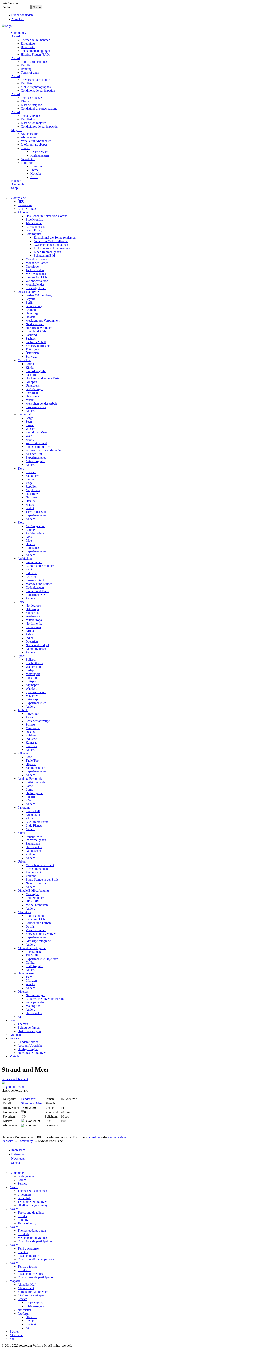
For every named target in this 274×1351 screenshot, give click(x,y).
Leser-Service (39, 151)
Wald (29, 436)
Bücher (15, 180)
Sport (21, 656)
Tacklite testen (35, 270)
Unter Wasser (26, 973)
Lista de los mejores (33, 123)
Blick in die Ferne (37, 822)
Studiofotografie (36, 371)
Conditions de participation (38, 90)
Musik (30, 400)
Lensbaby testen (36, 288)
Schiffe (30, 724)
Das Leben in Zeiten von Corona (46, 216)
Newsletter (28, 159)
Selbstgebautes (35, 1002)
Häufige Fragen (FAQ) (35, 54)
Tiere (21, 468)
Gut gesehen (34, 850)
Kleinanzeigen (39, 155)
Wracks (30, 984)
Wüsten (30, 428)
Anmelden (17, 19)
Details (30, 501)
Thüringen (32, 349)
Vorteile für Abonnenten (36, 141)
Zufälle (30, 854)
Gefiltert (31, 962)
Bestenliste (28, 47)
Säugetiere (32, 475)
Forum (14, 1020)
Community (18, 32)
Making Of (33, 1006)
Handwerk (32, 396)
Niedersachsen (35, 324)
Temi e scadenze (31, 97)
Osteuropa (32, 609)
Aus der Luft (34, 454)
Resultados (28, 119)
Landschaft (25, 414)
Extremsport (33, 699)
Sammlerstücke (35, 767)
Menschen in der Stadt (40, 865)
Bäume (30, 529)
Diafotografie (34, 793)
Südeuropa (32, 612)
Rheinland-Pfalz (36, 331)
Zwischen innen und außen (51, 244)
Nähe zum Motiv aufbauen (51, 241)
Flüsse (30, 425)
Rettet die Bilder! (36, 782)
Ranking (26, 69)
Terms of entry (30, 72)
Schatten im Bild (44, 255)
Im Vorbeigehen (36, 840)
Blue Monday (34, 219)
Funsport (31, 677)
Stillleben (23, 753)
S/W (28, 800)
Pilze (29, 540)
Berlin (29, 302)
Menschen (24, 360)
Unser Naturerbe (28, 291)
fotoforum (27, 162)
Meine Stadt (33, 872)
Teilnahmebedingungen (36, 51)
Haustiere (32, 493)
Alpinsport (32, 685)
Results (25, 65)
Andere (30, 410)
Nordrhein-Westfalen (39, 327)
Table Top (32, 760)
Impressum (18, 1150)
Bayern (30, 299)
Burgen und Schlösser (40, 565)
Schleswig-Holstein (38, 345)
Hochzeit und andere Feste (42, 378)
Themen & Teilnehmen (35, 40)
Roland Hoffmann (13, 1086)
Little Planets (34, 825)
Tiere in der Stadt (36, 511)
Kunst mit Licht (36, 919)
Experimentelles (36, 407)
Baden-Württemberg (39, 295)
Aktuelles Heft (30, 133)
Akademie (17, 184)
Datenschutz (19, 1154)
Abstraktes (24, 912)
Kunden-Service (28, 1042)
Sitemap (16, 1162)
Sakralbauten (34, 562)
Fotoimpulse (33, 234)
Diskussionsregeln (29, 1031)
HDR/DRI (32, 901)
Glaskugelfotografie (38, 941)
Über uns (36, 166)
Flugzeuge (32, 713)
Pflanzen (31, 980)
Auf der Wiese (35, 533)
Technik (23, 710)
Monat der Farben (37, 263)
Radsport (31, 670)
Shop (14, 188)
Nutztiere (31, 497)
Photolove (32, 266)
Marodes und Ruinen (39, 584)
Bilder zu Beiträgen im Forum (45, 998)
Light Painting (35, 915)
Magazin (16, 130)
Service (25, 148)
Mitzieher (32, 695)
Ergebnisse (28, 43)
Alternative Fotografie (32, 948)
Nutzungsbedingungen (32, 1052)
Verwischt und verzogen (41, 933)
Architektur (25, 558)
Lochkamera (34, 951)
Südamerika (33, 627)
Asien (29, 634)
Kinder (30, 367)
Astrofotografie (35, 461)
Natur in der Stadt (37, 883)
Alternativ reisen (36, 648)
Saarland (31, 335)
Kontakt (35, 173)
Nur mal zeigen (35, 995)
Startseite (7, 1141)
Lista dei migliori (31, 105)
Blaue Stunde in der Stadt (42, 879)
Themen (23, 1024)
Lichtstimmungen (37, 868)
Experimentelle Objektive (42, 959)
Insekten (31, 472)
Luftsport (31, 681)
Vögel (29, 483)
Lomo (29, 789)
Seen (29, 421)
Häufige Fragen (28, 1049)
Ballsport (31, 659)
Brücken (31, 576)
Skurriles (31, 746)
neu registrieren (117, 1137)
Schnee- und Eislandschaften (44, 450)
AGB (34, 177)
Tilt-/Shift (32, 955)
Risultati (26, 101)
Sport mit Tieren (36, 692)
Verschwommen (36, 930)
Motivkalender (35, 284)
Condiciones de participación (39, 126)
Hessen (30, 317)
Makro (30, 504)
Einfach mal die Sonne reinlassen (55, 237)
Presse (34, 170)
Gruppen (31, 382)
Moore (30, 439)
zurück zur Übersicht (15, 1079)
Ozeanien (32, 641)
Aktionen (23, 212)
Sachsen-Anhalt (36, 342)
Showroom (25, 205)
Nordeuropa (33, 605)
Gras (29, 537)
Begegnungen (34, 389)
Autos (29, 717)
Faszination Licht (37, 277)
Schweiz (31, 356)
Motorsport (33, 674)
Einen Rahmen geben (47, 252)
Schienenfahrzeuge (38, 721)
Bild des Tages (27, 208)
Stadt (29, 569)
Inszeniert (32, 392)
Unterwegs (33, 385)
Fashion (31, 374)
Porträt (30, 364)
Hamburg (32, 313)
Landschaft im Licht (38, 446)
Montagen (32, 894)
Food (29, 757)
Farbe (29, 786)
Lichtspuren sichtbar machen (52, 248)
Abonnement (29, 137)
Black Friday (34, 230)
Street (21, 832)
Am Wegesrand (35, 526)
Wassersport (33, 666)
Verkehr (31, 876)
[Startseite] (7, 26)
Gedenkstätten (35, 587)
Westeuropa (33, 616)
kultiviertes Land (36, 443)
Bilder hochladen (22, 15)
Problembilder (35, 897)
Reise (21, 602)
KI (19, 1016)
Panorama (24, 807)
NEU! (21, 201)
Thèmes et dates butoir (35, 79)
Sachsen (31, 338)
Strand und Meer (36, 432)
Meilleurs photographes (36, 87)
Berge (29, 418)
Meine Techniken (37, 905)
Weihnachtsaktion (37, 281)
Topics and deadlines (34, 61)
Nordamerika (34, 623)
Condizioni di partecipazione (39, 108)
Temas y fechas (30, 115)
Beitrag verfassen (29, 1027)
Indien (30, 638)
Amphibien (33, 490)
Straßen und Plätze (37, 591)
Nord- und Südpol (37, 645)
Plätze (29, 818)
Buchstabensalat (36, 226)
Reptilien (31, 486)
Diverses (23, 991)
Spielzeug (32, 735)
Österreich (32, 353)
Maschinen (33, 728)
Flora (21, 522)
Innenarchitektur (36, 580)
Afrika (30, 630)
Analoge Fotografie (30, 778)
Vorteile (14, 1056)
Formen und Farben (38, 923)
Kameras (31, 742)
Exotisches (32, 547)
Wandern (31, 688)
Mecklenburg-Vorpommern (43, 320)
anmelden (94, 1137)
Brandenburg (34, 306)
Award (15, 36)
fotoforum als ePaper (34, 144)
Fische (30, 479)
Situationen (33, 843)
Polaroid (31, 796)
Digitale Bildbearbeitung (33, 890)
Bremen (31, 309)
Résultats (26, 83)
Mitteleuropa (34, 620)
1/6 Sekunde (34, 223)
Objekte (31, 764)
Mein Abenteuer (36, 273)
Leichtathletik (34, 663)
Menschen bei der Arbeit (41, 403)
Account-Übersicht (30, 1045)
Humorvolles (34, 847)
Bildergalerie (18, 198)
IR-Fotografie (34, 966)
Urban (22, 861)
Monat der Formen (37, 259)
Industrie (31, 573)
